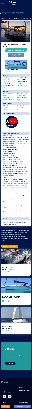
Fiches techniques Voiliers (12, 12)
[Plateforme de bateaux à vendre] (7, 392)
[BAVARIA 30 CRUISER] (16, 64)
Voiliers (21, 387)
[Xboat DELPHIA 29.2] (16, 256)
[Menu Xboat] (3, 3)
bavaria (22, 12)
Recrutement (22, 405)
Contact (6, 406)
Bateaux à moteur (24, 390)
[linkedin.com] (9, 396)
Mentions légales (23, 402)
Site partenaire (7, 387)
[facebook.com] (4, 396)
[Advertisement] (16, 9)
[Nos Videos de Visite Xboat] (10, 122)
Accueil (2, 12)
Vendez (5, 402)
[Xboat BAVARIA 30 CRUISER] (16, 285)
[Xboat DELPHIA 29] (16, 315)
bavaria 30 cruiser (6, 14)
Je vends (10, 363)
